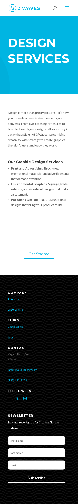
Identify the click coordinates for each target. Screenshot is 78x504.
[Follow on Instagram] (25, 398)
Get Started (39, 253)
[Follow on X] (17, 398)
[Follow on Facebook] (9, 398)
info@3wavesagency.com (22, 369)
